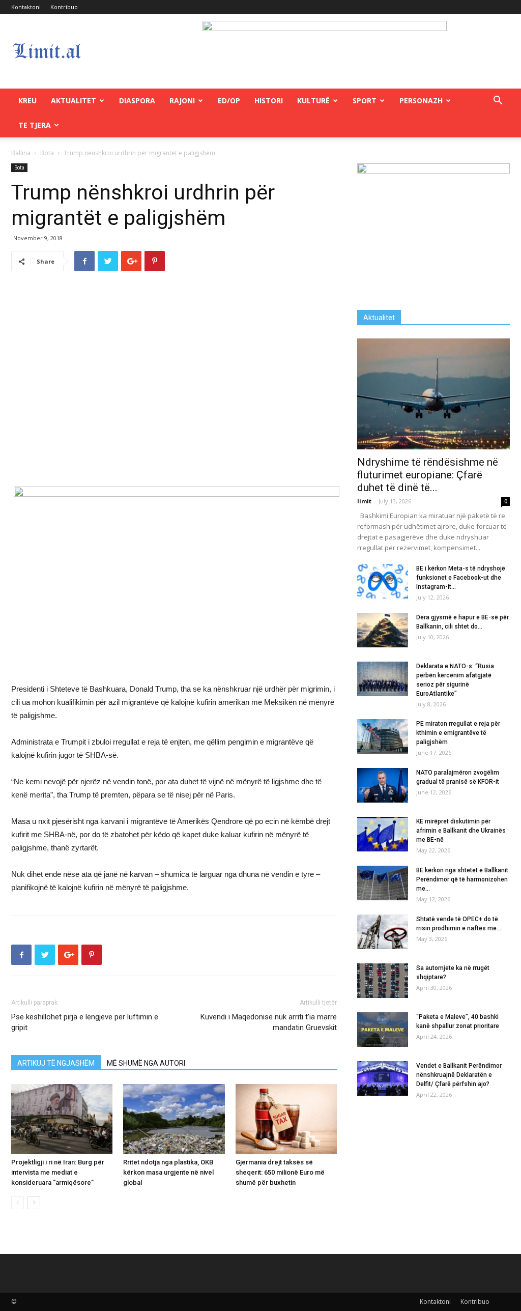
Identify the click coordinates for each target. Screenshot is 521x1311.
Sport (365, 100)
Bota (47, 153)
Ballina (21, 153)
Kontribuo (64, 7)
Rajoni (182, 100)
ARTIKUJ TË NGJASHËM (56, 1063)
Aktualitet (73, 100)
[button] (497, 101)
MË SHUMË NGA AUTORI (146, 1063)
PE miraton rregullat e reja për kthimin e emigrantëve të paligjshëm (458, 733)
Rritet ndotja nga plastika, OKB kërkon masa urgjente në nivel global (168, 1172)
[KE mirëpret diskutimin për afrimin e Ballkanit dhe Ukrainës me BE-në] (382, 834)
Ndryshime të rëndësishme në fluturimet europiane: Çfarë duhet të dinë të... (427, 475)
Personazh (421, 100)
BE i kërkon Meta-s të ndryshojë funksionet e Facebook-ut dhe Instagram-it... (460, 577)
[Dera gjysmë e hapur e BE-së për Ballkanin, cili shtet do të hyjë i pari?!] (382, 630)
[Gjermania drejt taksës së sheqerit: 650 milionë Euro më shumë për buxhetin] (286, 1119)
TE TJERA (34, 125)
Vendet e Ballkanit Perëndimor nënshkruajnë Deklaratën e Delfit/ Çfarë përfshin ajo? (459, 1075)
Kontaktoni (26, 7)
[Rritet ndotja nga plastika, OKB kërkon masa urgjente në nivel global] (173, 1119)
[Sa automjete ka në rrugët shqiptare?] (382, 981)
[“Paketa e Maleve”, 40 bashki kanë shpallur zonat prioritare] (382, 1029)
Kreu (27, 100)
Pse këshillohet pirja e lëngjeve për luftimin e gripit (84, 1022)
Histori (268, 100)
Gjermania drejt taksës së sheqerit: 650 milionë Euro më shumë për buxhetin (280, 1172)
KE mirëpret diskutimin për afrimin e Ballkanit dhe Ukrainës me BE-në (461, 830)
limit (364, 501)
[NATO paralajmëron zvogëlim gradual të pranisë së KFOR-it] (382, 785)
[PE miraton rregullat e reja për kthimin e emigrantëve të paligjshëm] (382, 736)
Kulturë (313, 100)
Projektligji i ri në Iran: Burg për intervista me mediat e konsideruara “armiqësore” (57, 1172)
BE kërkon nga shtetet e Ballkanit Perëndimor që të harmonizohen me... (462, 879)
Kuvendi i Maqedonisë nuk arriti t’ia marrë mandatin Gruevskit (268, 1022)
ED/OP (229, 100)
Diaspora (137, 100)
